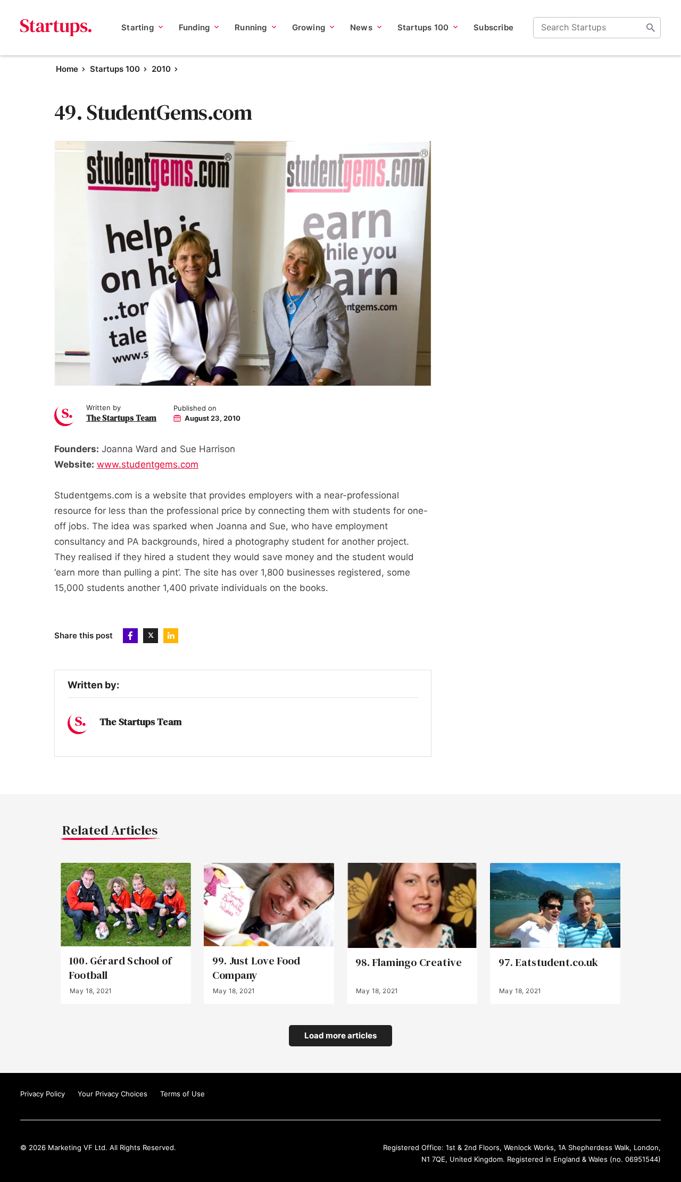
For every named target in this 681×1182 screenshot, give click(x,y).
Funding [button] (194, 27)
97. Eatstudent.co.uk (548, 962)
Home (67, 69)
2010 (161, 69)
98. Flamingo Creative (408, 962)
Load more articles (340, 1035)
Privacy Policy (42, 1093)
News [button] (361, 27)
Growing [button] (308, 27)
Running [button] (251, 27)
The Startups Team (121, 417)
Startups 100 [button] (423, 27)
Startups (56, 27)
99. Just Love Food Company (256, 968)
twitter (150, 635)
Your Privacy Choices (112, 1093)
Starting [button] (137, 27)
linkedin (170, 635)
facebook (130, 635)
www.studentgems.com (147, 464)
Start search (651, 27)
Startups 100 (115, 69)
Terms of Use (182, 1093)
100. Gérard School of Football (120, 968)
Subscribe (493, 27)
